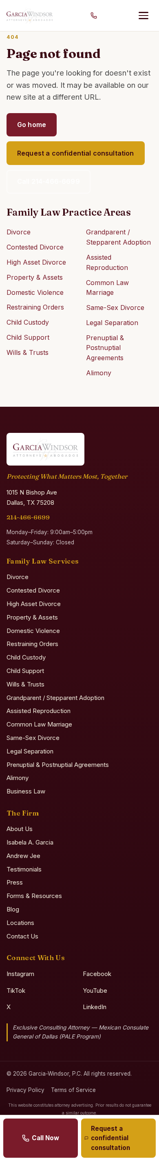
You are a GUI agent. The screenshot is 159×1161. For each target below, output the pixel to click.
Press (15, 882)
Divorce (19, 232)
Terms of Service (73, 1090)
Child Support (28, 337)
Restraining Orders (35, 307)
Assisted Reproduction (39, 711)
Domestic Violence (35, 292)
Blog (13, 909)
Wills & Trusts (28, 352)
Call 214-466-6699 (48, 181)
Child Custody (28, 322)
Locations (20, 923)
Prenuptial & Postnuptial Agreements (105, 348)
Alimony (98, 373)
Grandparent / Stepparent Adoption (55, 698)
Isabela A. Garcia (30, 842)
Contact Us (22, 936)
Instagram (20, 974)
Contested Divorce (35, 247)
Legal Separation (112, 323)
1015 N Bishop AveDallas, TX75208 (32, 497)
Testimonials (24, 869)
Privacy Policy (25, 1090)
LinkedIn (94, 1007)
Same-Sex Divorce (115, 307)
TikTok (16, 990)
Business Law (26, 791)
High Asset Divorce (36, 262)
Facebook (97, 974)
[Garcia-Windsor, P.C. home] (30, 15)
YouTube (95, 990)
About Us (20, 829)
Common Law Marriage (39, 724)
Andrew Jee (23, 856)
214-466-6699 (28, 517)
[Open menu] (143, 16)
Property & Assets (35, 277)
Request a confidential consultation (75, 153)
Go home (31, 124)
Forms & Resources (34, 896)
